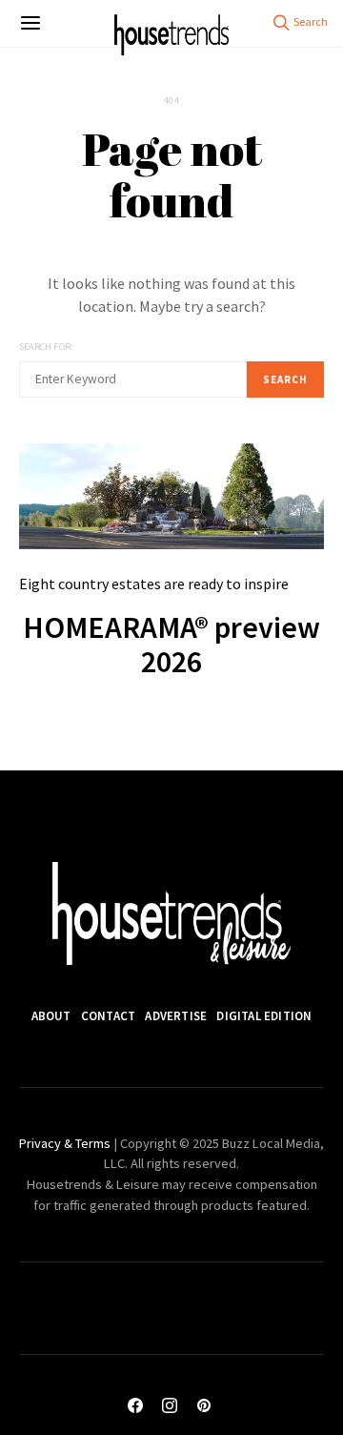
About (51, 1016)
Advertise (176, 1016)
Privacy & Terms (65, 1143)
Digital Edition (264, 1016)
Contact (108, 1016)
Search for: (45, 346)
